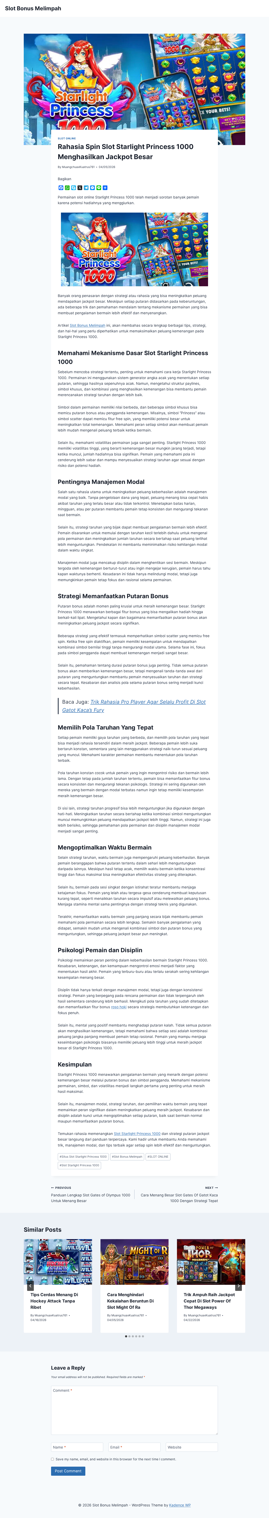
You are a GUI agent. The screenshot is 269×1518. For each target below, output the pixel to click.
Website (174, 1447)
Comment (62, 1390)
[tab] (126, 1336)
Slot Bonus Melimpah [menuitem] (87, 325)
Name (59, 1447)
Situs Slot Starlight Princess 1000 (83, 1156)
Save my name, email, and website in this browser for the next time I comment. (116, 1459)
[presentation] (58, 1262)
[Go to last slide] (30, 1286)
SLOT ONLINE (67, 138)
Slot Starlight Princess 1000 (137, 1134)
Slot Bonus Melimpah (127, 1156)
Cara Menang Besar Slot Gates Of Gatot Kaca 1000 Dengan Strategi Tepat (179, 1194)
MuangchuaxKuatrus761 (78, 167)
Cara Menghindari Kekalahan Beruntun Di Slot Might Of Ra (130, 1301)
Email (116, 1447)
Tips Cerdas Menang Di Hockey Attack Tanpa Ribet (54, 1301)
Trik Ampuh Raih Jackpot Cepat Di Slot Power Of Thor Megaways (209, 1301)
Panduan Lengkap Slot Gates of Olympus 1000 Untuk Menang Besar (90, 1194)
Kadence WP (180, 1505)
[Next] (238, 1286)
